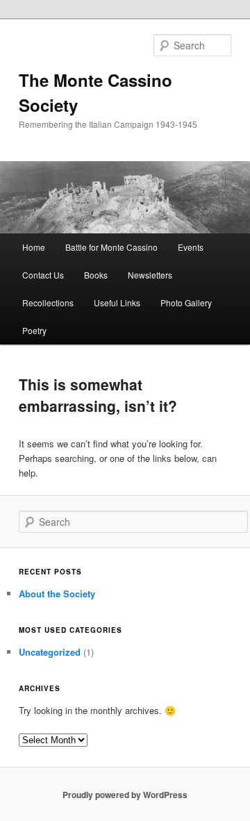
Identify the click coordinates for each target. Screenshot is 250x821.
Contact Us (43, 275)
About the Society (57, 593)
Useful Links (117, 302)
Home (33, 247)
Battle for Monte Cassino (111, 247)
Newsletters (150, 275)
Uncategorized (50, 651)
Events (190, 247)
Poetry (34, 330)
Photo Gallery (186, 302)
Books (96, 275)
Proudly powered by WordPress (125, 794)
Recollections (48, 302)
